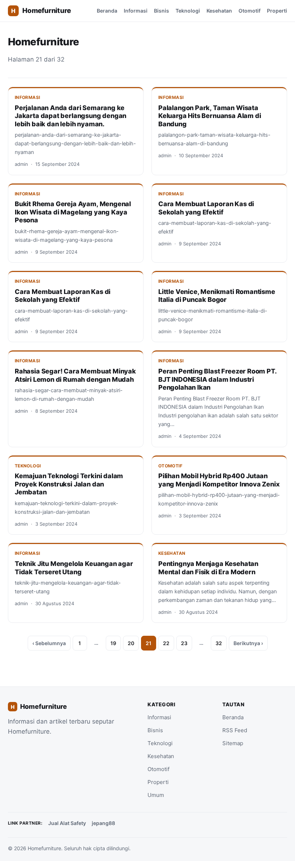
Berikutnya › (248, 643)
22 (166, 643)
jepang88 (103, 823)
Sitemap (232, 743)
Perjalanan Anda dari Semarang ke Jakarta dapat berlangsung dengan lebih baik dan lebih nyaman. (70, 116)
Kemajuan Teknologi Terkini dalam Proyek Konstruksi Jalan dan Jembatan (69, 484)
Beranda (107, 11)
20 (131, 643)
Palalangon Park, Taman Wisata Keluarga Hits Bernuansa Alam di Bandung (209, 116)
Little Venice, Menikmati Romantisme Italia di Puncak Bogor (216, 296)
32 (218, 643)
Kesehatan (219, 11)
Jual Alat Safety (67, 823)
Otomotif (249, 11)
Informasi (136, 11)
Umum (156, 795)
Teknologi (188, 11)
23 (184, 643)
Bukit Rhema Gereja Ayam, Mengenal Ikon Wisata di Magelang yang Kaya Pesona (73, 212)
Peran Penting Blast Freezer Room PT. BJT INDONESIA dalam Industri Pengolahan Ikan (217, 379)
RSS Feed (234, 730)
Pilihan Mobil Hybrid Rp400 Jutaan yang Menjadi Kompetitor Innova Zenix (219, 480)
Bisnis (161, 11)
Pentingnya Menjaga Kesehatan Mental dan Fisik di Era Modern (208, 568)
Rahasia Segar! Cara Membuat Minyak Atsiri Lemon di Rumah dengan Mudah (75, 375)
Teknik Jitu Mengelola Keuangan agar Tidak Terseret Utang (74, 568)
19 (113, 643)
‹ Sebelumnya (49, 643)
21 (148, 643)
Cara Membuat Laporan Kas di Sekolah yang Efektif (206, 208)
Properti (277, 11)
